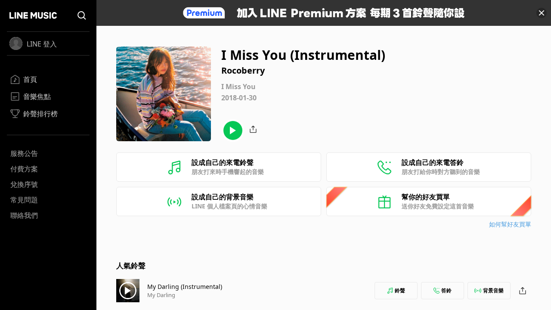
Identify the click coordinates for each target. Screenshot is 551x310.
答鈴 (446, 290)
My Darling (161, 295)
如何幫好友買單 (510, 224)
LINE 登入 (42, 44)
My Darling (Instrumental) (184, 286)
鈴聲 (400, 290)
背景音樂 (493, 290)
